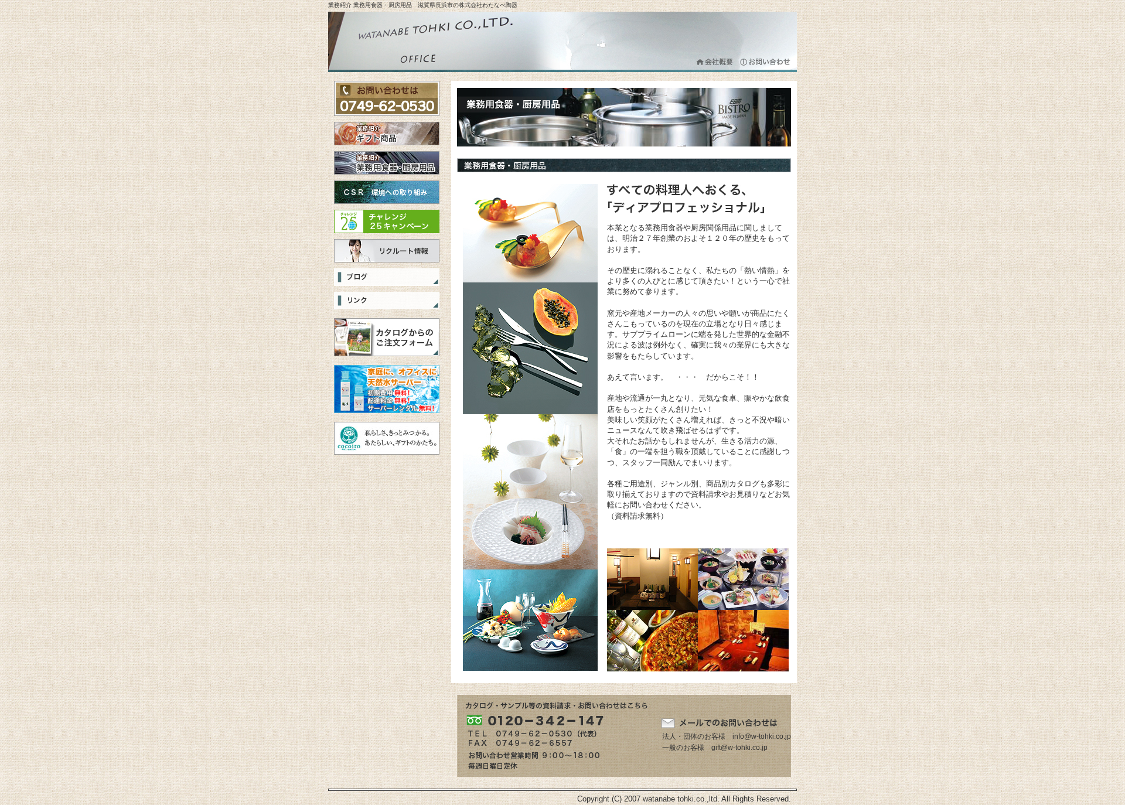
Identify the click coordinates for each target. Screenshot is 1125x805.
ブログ (386, 277)
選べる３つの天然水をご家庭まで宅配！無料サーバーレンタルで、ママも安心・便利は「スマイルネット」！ (386, 389)
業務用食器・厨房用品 (386, 163)
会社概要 (715, 62)
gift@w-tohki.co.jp (739, 747)
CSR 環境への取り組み (386, 192)
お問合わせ (765, 62)
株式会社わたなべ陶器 (433, 42)
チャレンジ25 (386, 221)
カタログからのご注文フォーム (386, 337)
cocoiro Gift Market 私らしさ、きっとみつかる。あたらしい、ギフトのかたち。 (386, 438)
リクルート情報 (386, 250)
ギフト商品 (386, 133)
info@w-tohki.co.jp (761, 736)
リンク (386, 300)
